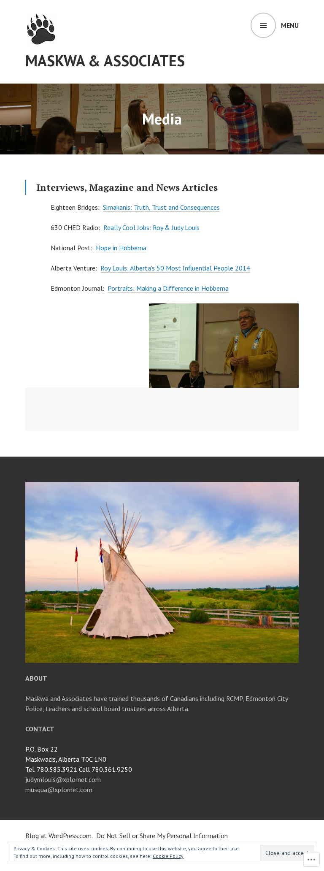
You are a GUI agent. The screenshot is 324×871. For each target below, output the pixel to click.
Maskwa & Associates (105, 60)
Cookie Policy (168, 856)
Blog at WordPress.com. (59, 835)
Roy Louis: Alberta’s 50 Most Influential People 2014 (175, 268)
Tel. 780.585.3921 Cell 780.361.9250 (78, 769)
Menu (290, 25)
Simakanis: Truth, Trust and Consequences (161, 207)
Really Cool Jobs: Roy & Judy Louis (151, 227)
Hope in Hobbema (121, 247)
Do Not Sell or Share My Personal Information (162, 835)
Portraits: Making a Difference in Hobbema (168, 288)
